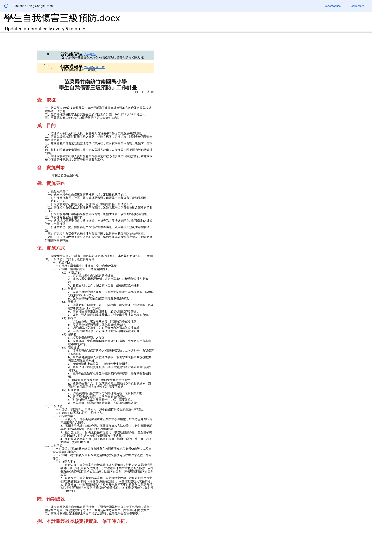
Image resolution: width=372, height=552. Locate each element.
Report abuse (333, 6)
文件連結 (90, 54)
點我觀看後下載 (94, 67)
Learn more (357, 6)
